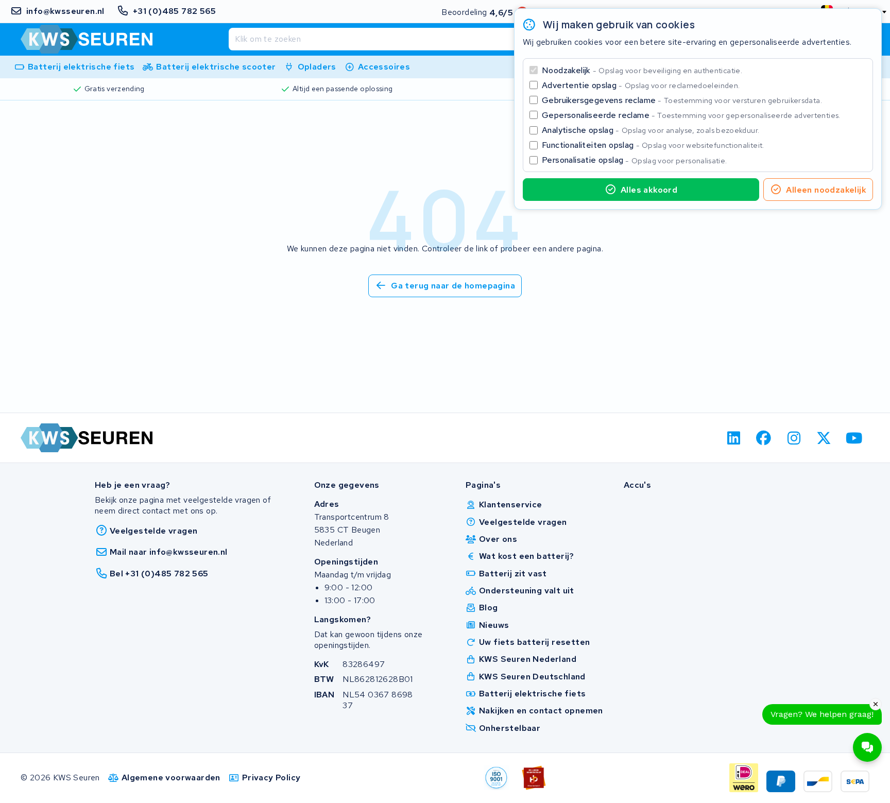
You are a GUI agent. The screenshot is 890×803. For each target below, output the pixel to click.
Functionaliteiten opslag (653, 145)
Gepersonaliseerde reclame (691, 115)
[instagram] (794, 437)
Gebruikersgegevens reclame (682, 100)
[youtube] (854, 437)
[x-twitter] (824, 437)
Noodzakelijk (642, 70)
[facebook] (764, 437)
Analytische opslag (650, 130)
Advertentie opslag (641, 85)
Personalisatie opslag (634, 160)
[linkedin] (733, 437)
